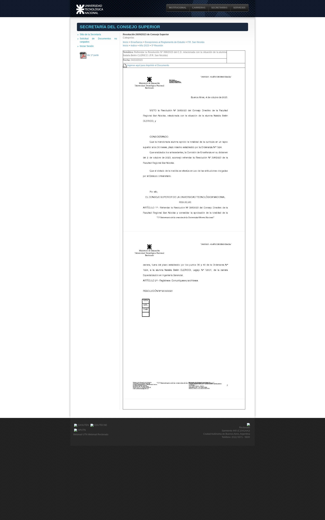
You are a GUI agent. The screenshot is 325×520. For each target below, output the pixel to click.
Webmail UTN (80, 434)
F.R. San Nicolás (196, 42)
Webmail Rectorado (98, 434)
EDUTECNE (100, 425)
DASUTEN (83, 425)
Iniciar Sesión (87, 46)
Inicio (125, 42)
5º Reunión (157, 45)
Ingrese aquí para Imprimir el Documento (148, 65)
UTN (89, 9)
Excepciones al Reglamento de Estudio (165, 42)
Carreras (198, 7)
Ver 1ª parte (93, 55)
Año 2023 (144, 45)
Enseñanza (137, 42)
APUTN (82, 430)
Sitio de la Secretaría (90, 34)
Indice (134, 45)
